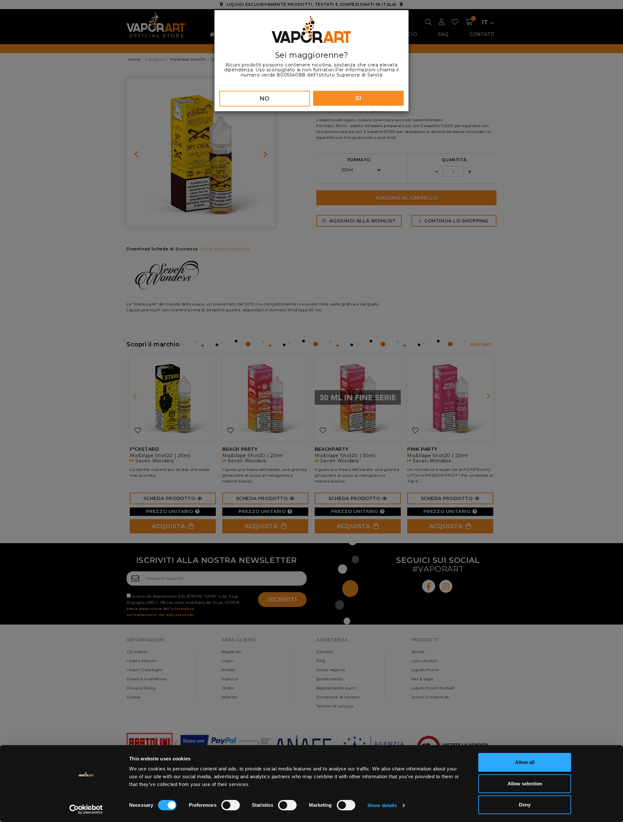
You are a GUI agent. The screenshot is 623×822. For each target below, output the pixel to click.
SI (358, 98)
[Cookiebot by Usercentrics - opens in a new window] (86, 809)
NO (265, 98)
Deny (525, 804)
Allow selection (524, 783)
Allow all (524, 762)
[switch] (230, 805)
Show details (382, 805)
